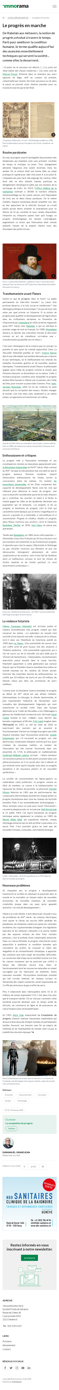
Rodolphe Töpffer (12, 525)
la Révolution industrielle (15, 467)
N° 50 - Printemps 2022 (14, 1110)
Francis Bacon (49, 352)
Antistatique (17, 1382)
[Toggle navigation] (55, 6)
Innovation (42, 1095)
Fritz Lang (38, 721)
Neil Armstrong (49, 809)
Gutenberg (23, 322)
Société (8, 1101)
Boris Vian (18, 1015)
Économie (9, 1095)
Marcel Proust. (10, 74)
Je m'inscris (29, 1257)
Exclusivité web (25, 1095)
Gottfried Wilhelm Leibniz (16, 755)
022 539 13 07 (14, 1325)
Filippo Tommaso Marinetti (17, 626)
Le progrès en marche (18, 18)
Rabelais (30, 326)
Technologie (22, 1101)
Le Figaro (18, 643)
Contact (7, 1349)
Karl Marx (37, 525)
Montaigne (51, 329)
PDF (34, 1166)
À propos (7, 1341)
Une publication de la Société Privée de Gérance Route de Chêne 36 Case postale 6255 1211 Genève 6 (15, 1312)
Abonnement (9, 1345)
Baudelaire (19, 535)
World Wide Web (12, 819)
